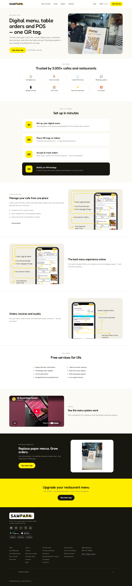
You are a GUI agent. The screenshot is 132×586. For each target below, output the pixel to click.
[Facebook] (21, 528)
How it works (46, 4)
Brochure (20, 537)
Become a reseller (31, 554)
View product (16, 223)
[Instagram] (16, 528)
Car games (45, 559)
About (63, 4)
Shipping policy (69, 556)
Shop (55, 4)
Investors (28, 559)
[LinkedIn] (30, 528)
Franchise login (30, 556)
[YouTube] (11, 528)
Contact (71, 4)
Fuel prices (45, 554)
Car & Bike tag (13, 551)
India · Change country (88, 554)
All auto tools (46, 548)
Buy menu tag (17, 50)
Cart (94, 4)
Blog (26, 562)
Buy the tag (116, 4)
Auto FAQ (45, 562)
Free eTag (12, 559)
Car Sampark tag (14, 554)
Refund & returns (69, 554)
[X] (26, 528)
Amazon (13, 537)
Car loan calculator (48, 551)
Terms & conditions (70, 551)
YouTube (29, 537)
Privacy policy (68, 548)
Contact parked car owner (50, 556)
